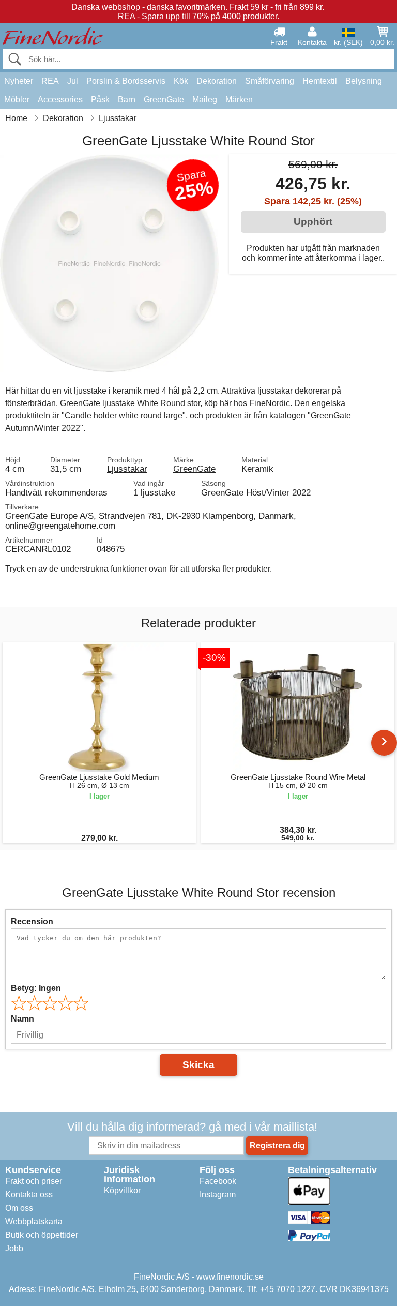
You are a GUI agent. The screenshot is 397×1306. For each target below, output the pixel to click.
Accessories (60, 99)
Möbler (16, 99)
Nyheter (18, 81)
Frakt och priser (33, 1181)
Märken (239, 99)
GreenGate (164, 99)
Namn (22, 1018)
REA (50, 81)
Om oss (19, 1208)
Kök (181, 81)
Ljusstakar (127, 468)
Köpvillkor (122, 1190)
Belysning (363, 81)
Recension (32, 921)
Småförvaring (269, 81)
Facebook (218, 1181)
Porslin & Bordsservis (125, 81)
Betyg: (36, 988)
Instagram (218, 1194)
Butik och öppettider (41, 1234)
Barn (126, 99)
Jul (72, 81)
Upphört (313, 221)
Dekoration (216, 81)
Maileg (204, 99)
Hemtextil (319, 81)
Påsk (100, 99)
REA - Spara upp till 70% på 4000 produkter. (198, 16)
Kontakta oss (29, 1194)
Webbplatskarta (34, 1221)
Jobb (14, 1248)
